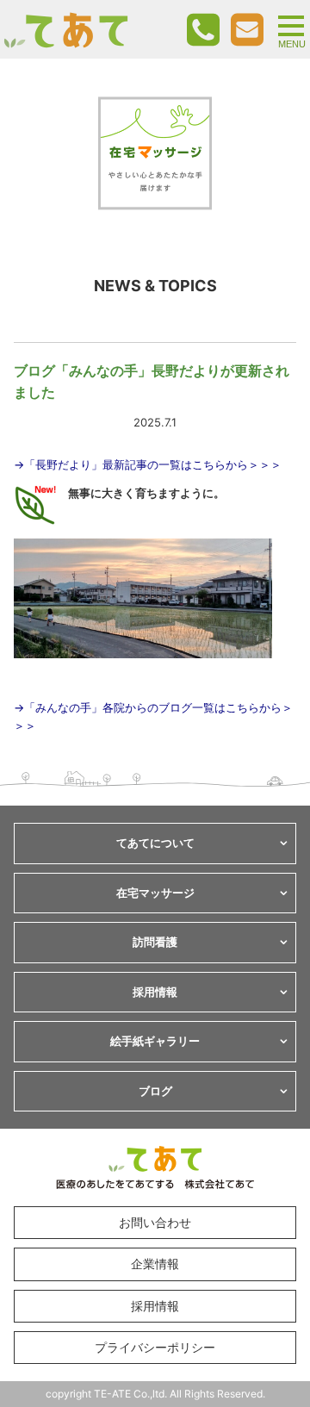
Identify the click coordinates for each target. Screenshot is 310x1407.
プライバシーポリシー (155, 1347)
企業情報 (155, 1263)
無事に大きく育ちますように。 (146, 493)
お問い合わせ (155, 1222)
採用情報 (155, 1305)
